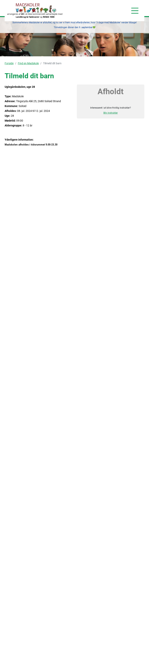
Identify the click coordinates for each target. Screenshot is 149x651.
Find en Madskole (28, 63)
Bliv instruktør (110, 112)
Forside (9, 63)
